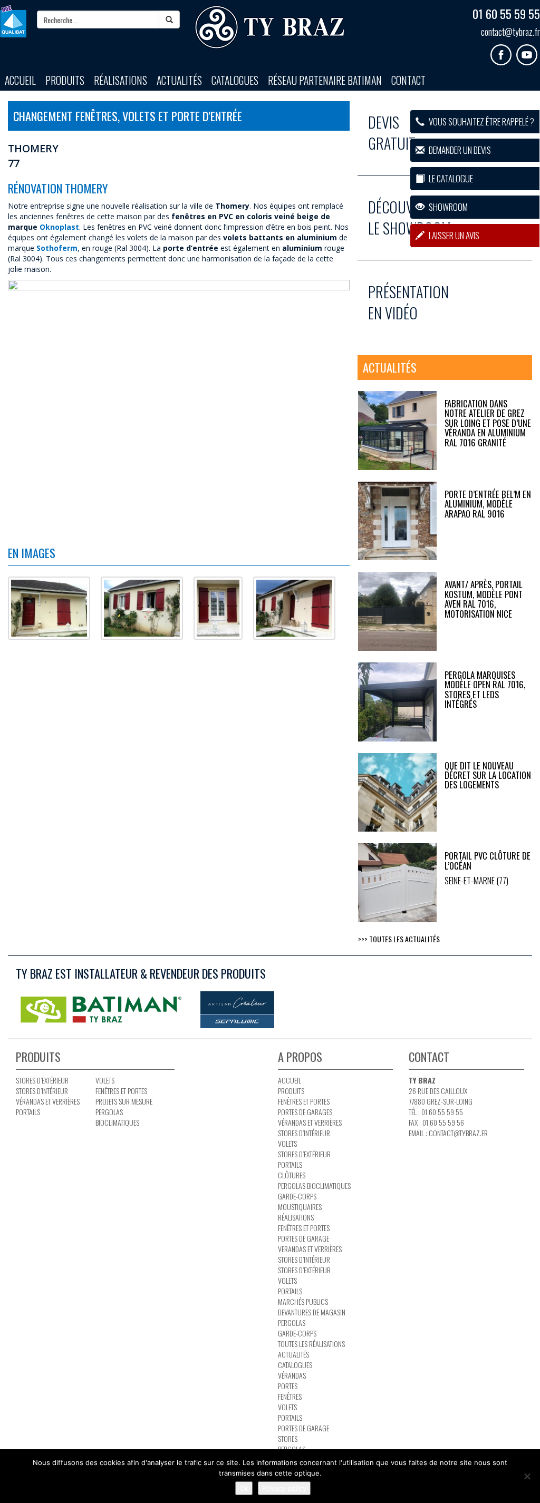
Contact (408, 80)
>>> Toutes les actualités (399, 938)
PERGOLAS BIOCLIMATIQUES (117, 1117)
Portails (28, 1111)
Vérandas (292, 1375)
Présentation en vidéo (408, 302)
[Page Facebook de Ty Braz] (503, 50)
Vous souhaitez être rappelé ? (480, 121)
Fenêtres (290, 1396)
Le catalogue (450, 178)
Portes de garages (305, 1111)
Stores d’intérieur (42, 1090)
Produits (64, 80)
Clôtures (291, 1174)
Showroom (447, 206)
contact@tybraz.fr (510, 31)
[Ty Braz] (270, 27)
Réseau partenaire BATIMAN (325, 80)
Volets (104, 1080)
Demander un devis (459, 150)
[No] (527, 1476)
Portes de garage (303, 1238)
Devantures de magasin (311, 1311)
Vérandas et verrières (48, 1101)
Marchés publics (303, 1301)
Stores (287, 1438)
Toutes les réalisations (311, 1343)
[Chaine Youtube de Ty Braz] (528, 50)
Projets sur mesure (123, 1101)
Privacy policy (284, 1488)
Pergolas (291, 1322)
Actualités (179, 80)
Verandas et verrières (310, 1248)
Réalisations (120, 80)
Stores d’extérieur (42, 1080)
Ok (243, 1488)
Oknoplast (59, 227)
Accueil (20, 80)
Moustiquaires (300, 1206)
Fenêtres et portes (121, 1090)
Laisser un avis (453, 235)
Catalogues (234, 80)
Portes (287, 1385)
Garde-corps (297, 1196)
